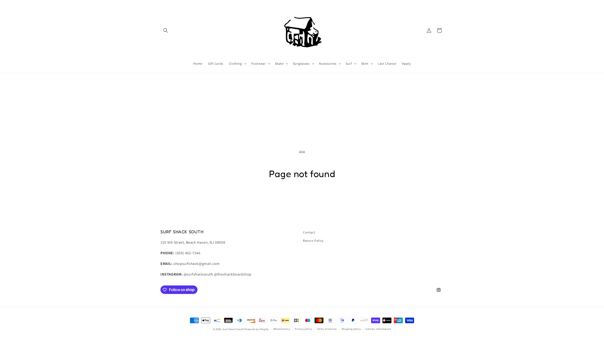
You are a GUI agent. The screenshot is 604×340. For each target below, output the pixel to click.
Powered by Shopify (256, 329)
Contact (309, 232)
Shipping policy (351, 329)
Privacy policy (303, 329)
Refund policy (281, 329)
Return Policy (313, 240)
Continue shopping (302, 198)
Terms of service (327, 329)
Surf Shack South (233, 329)
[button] (165, 30)
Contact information (378, 329)
